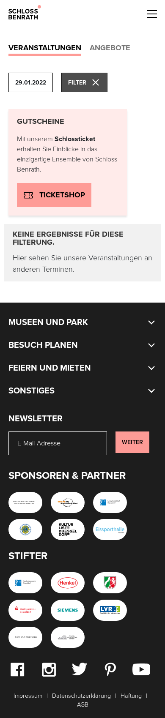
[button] (151, 13)
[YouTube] (141, 669)
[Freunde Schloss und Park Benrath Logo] (67, 637)
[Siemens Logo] (67, 610)
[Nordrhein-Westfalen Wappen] (110, 582)
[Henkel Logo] (67, 582)
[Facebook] (17, 669)
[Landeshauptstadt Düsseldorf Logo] (110, 502)
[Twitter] (79, 668)
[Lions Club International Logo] (25, 529)
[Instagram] (49, 669)
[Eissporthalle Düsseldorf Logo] (110, 529)
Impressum (28, 695)
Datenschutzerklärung (81, 695)
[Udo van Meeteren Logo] (25, 637)
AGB (82, 704)
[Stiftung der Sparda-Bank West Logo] (67, 502)
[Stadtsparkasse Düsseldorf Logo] (25, 610)
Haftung (131, 695)
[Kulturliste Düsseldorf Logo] (67, 529)
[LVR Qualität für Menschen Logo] (110, 610)
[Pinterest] (110, 669)
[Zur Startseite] (24, 12)
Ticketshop (62, 194)
